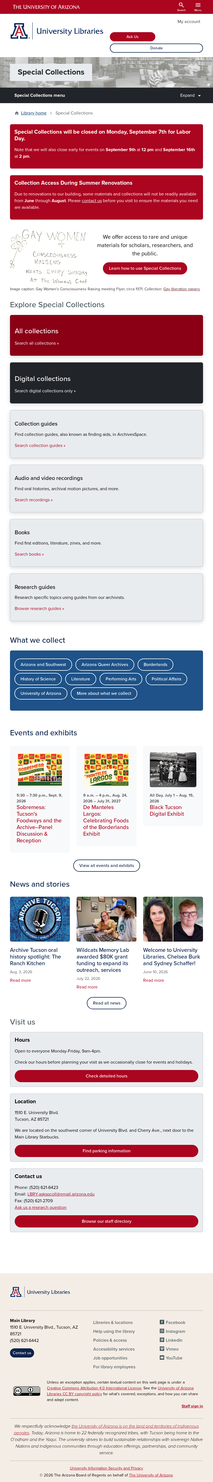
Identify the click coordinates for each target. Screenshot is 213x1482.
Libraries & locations (113, 1322)
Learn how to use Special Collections (145, 268)
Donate (156, 48)
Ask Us (132, 36)
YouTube (174, 1358)
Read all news (106, 1003)
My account (189, 21)
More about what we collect (104, 693)
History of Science (38, 679)
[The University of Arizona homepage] (47, 7)
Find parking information (107, 1151)
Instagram (175, 1331)
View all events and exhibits (106, 865)
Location (25, 1101)
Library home (34, 113)
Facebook (175, 1322)
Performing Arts (121, 679)
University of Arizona (41, 693)
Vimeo (172, 1349)
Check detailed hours (106, 1076)
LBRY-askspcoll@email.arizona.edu (61, 1194)
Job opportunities (110, 1358)
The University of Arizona (151, 1475)
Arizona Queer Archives (105, 664)
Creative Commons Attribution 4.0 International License (94, 1388)
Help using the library (114, 1331)
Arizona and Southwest (43, 664)
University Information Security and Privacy (106, 1468)
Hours (22, 1040)
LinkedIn (174, 1340)
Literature (80, 679)
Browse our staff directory (106, 1221)
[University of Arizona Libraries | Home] (56, 30)
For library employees (114, 1367)
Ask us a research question (41, 1207)
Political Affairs (166, 679)
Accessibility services (114, 1349)
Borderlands (155, 664)
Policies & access (110, 1340)
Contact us (28, 1176)
